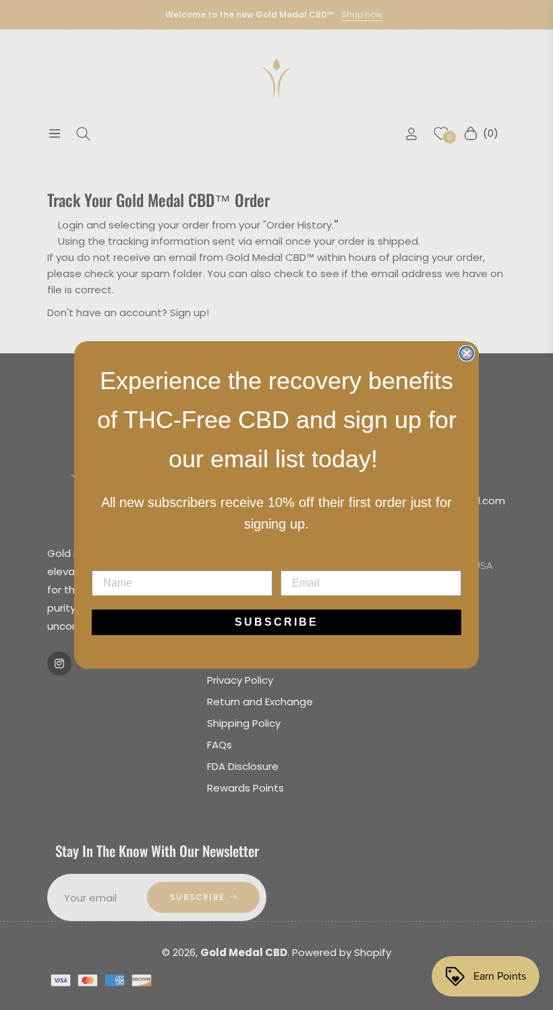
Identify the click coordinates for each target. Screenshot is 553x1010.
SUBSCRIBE (276, 622)
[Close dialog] (466, 353)
